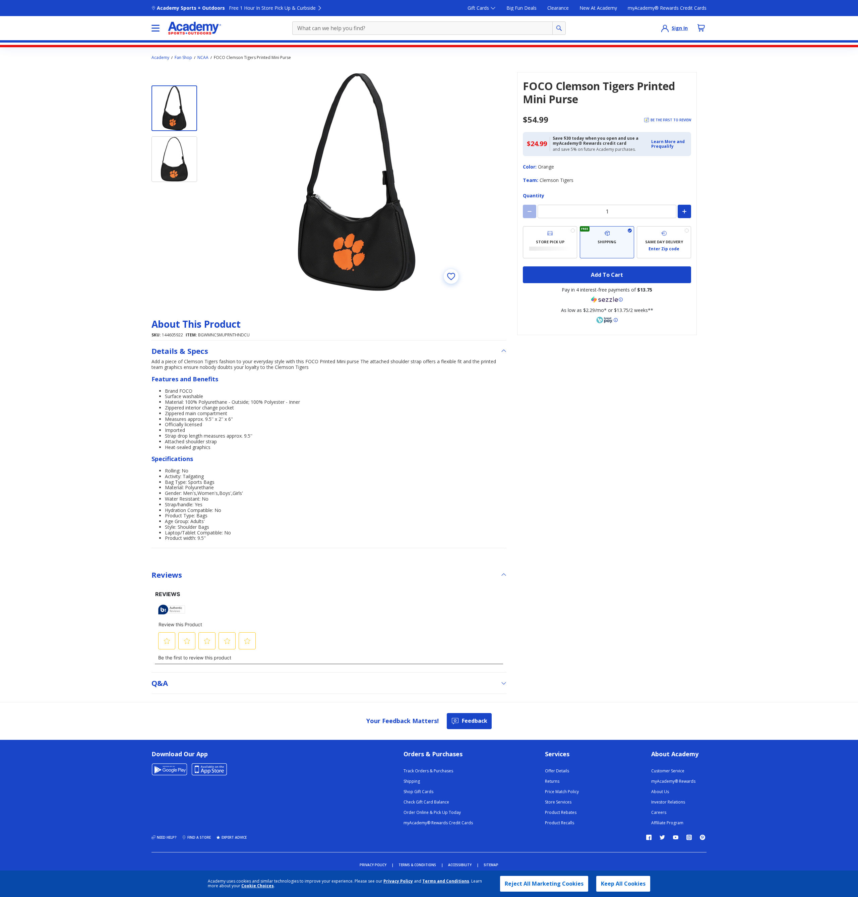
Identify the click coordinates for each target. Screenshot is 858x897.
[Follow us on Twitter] (662, 837)
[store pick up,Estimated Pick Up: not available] (550, 242)
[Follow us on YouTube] (676, 837)
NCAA (202, 57)
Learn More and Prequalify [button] (668, 144)
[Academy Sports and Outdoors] (195, 28)
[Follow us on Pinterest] (702, 837)
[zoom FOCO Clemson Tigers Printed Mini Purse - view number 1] (357, 182)
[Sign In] (665, 28)
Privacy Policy (398, 881)
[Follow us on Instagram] (689, 837)
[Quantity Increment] (684, 211)
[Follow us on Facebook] (649, 837)
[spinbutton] (607, 211)
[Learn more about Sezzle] (607, 300)
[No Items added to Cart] (701, 27)
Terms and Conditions (445, 881)
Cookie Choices (257, 886)
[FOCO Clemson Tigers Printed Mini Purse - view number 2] (174, 159)
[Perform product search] (559, 28)
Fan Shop (183, 57)
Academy (160, 57)
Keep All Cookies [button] (623, 883)
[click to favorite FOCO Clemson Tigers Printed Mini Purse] (451, 276)
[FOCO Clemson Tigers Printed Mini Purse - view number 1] (174, 108)
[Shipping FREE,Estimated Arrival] (607, 242)
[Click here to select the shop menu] (155, 28)
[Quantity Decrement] (529, 211)
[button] (669, 144)
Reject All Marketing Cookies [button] (544, 883)
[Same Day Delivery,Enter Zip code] (664, 242)
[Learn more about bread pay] (607, 320)
